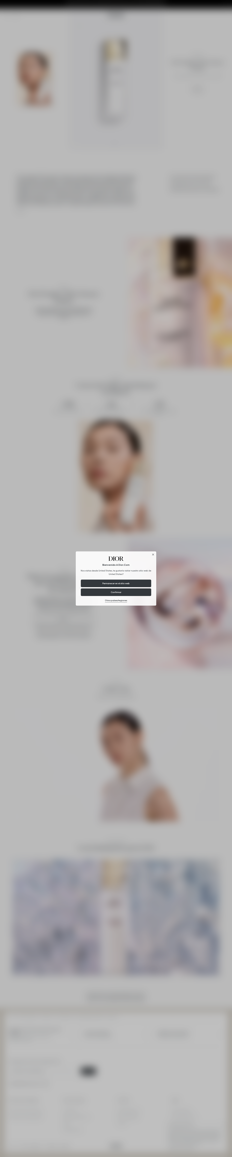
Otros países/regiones (116, 600)
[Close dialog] (153, 554)
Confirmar (116, 592)
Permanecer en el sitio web (116, 583)
